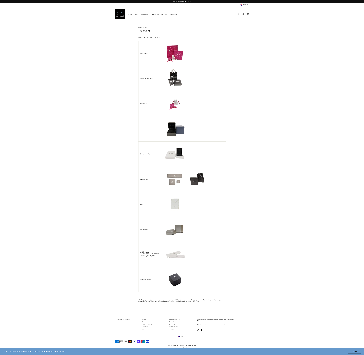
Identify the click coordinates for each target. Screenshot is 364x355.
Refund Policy (173, 322)
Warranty (172, 329)
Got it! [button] (355, 351)
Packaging (145, 326)
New (137, 14)
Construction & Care (147, 324)
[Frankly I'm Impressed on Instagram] (198, 330)
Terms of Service (173, 326)
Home (130, 14)
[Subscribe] (224, 324)
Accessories (174, 14)
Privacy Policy (173, 324)
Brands (164, 14)
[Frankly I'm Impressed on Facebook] (201, 330)
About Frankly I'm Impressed (122, 319)
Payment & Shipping (174, 319)
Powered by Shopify (182, 348)
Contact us (117, 322)
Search (144, 319)
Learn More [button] (61, 351)
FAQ (143, 329)
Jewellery (145, 14)
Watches (155, 14)
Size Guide (144, 322)
